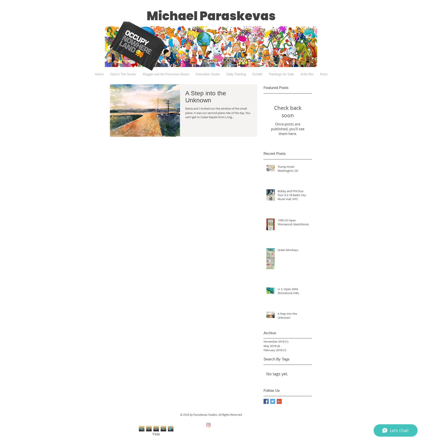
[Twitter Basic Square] (272, 401)
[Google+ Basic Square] (279, 401)
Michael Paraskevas (211, 15)
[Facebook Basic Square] (266, 401)
